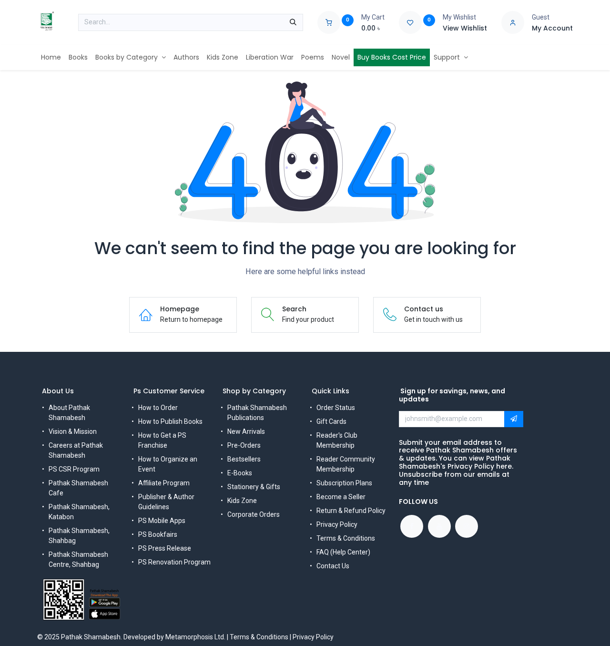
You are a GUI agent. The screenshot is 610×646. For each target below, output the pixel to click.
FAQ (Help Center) (343, 552)
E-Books (239, 473)
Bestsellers (244, 459)
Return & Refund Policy (351, 510)
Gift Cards (331, 421)
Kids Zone (242, 500)
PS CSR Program (74, 469)
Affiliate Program (164, 483)
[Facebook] (411, 526)
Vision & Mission (73, 431)
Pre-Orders (244, 445)
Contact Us (332, 566)
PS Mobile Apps (161, 520)
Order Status (335, 407)
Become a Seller (341, 497)
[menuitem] (51, 57)
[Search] (293, 22)
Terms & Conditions (345, 538)
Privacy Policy (336, 524)
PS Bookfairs (157, 534)
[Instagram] (466, 526)
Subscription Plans (344, 483)
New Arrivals (246, 431)
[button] (513, 419)
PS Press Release (164, 548)
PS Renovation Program (174, 562)
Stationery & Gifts (253, 487)
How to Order (158, 407)
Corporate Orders (253, 514)
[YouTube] (439, 526)
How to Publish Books (170, 421)
